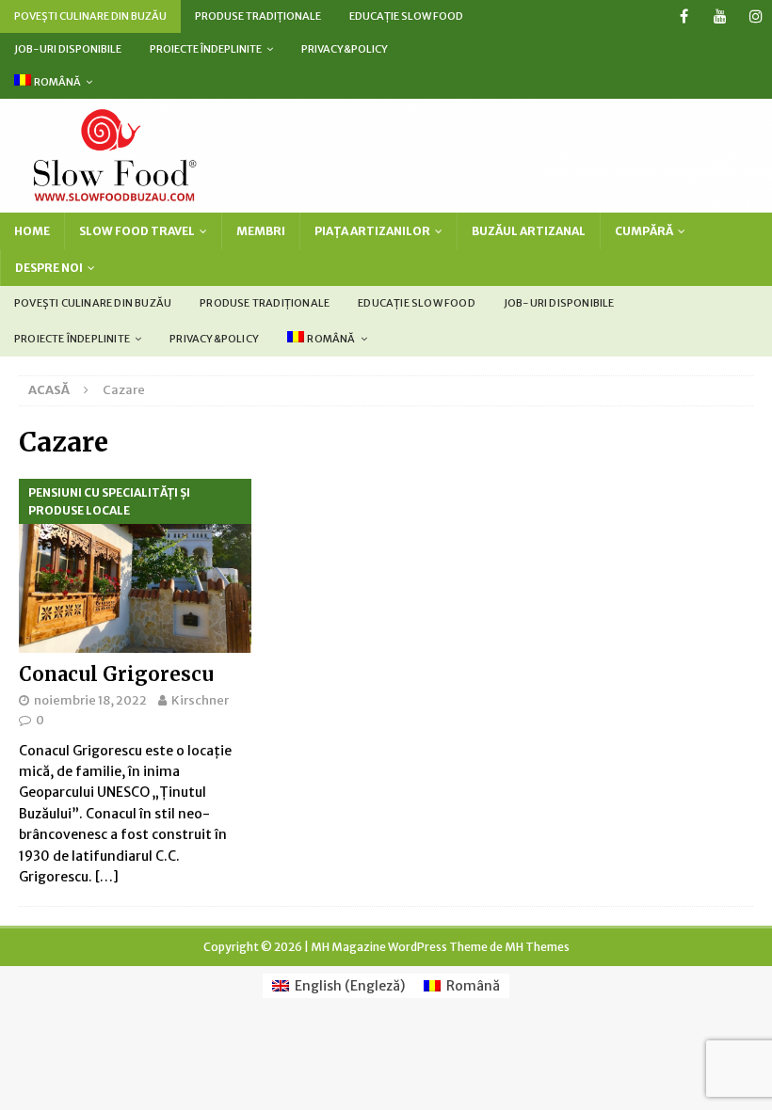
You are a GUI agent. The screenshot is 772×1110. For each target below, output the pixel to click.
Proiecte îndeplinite (206, 49)
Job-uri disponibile (67, 49)
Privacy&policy (344, 49)
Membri (260, 231)
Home (32, 231)
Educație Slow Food (406, 16)
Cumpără (644, 231)
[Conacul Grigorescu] (135, 566)
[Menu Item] (683, 16)
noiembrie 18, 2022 (90, 700)
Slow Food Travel (137, 231)
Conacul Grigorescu (116, 674)
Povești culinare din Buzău (90, 16)
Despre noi (49, 268)
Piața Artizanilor (372, 231)
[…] (107, 876)
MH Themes (537, 947)
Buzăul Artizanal (529, 231)
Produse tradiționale (258, 16)
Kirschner (200, 700)
